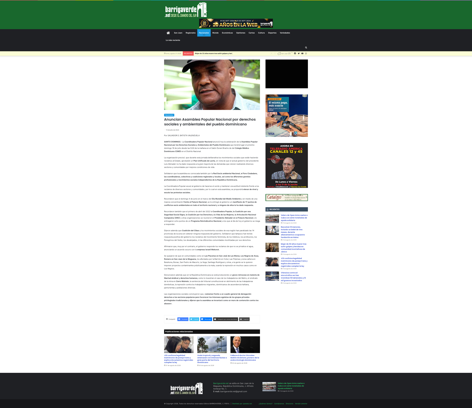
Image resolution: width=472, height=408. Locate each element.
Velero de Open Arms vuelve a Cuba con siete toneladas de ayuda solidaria (294, 218)
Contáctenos (279, 404)
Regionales (191, 33)
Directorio (289, 404)
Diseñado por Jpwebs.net (242, 404)
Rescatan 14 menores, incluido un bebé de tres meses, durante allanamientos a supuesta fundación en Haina (293, 232)
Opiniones (240, 33)
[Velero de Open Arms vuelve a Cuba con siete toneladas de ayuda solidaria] (272, 218)
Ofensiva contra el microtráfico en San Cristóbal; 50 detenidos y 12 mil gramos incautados (293, 277)
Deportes (272, 33)
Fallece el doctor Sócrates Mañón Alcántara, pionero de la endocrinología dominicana (244, 357)
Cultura (261, 33)
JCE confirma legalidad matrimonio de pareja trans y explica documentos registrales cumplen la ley (178, 359)
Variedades (285, 33)
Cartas (252, 33)
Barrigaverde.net (221, 383)
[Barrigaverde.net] (186, 9)
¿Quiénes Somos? (266, 404)
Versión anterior (301, 404)
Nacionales (204, 33)
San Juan (178, 33)
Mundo (215, 33)
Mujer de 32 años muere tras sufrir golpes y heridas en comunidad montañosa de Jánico (229, 53)
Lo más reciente (173, 40)
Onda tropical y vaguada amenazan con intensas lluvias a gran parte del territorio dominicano (212, 359)
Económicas (227, 33)
